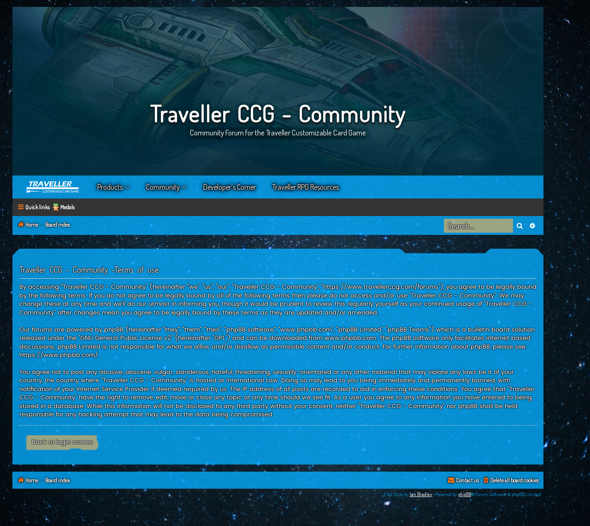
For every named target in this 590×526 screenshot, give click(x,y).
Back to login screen (62, 442)
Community (163, 187)
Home (53, 187)
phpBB (464, 494)
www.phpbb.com (350, 338)
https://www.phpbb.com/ (58, 355)
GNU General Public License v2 (125, 338)
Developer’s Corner (229, 187)
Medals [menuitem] (67, 207)
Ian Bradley (421, 494)
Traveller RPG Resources (305, 187)
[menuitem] (510, 480)
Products (110, 187)
